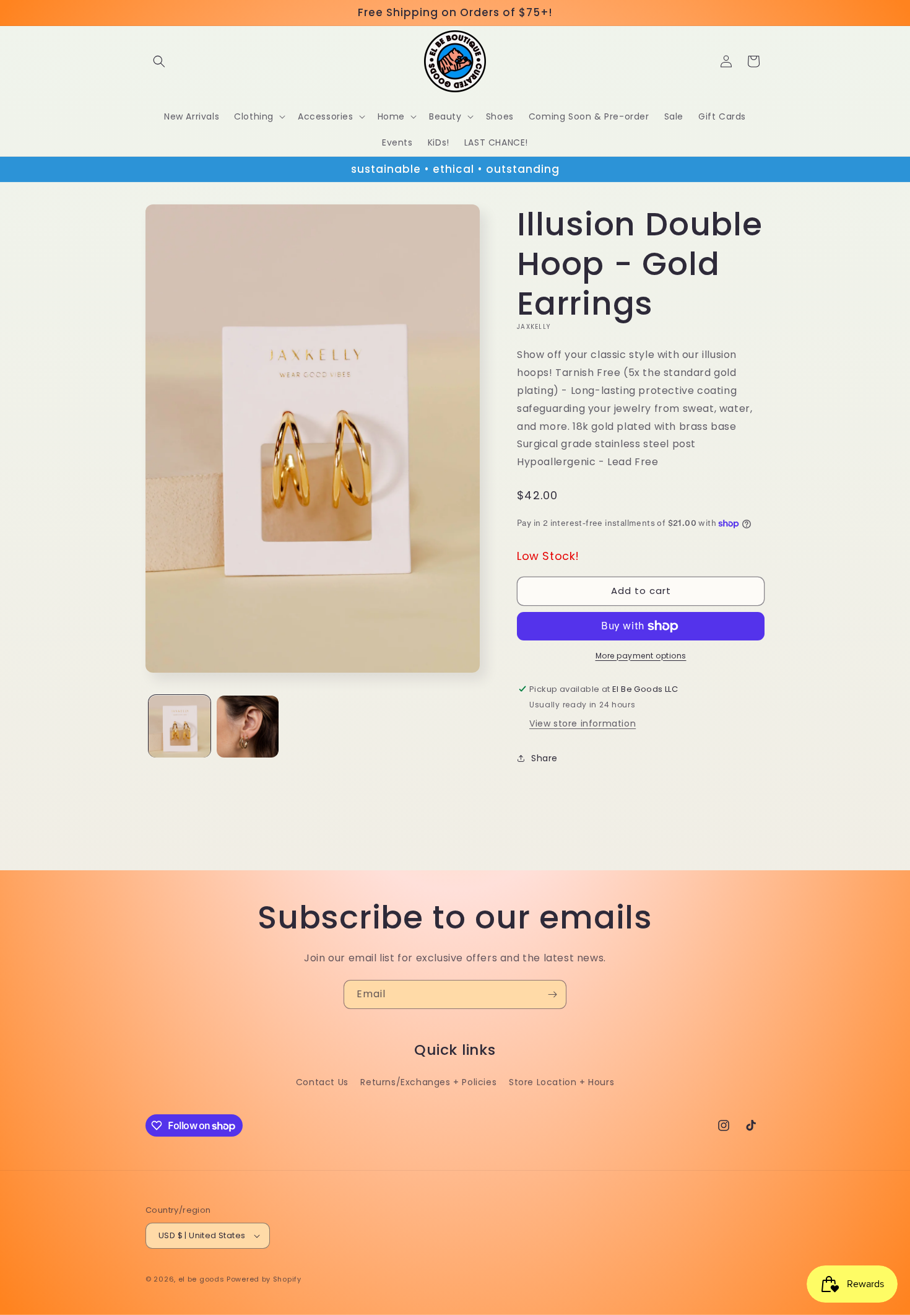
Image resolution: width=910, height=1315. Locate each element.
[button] (159, 61)
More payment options (641, 655)
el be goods (201, 1279)
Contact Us (322, 1082)
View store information (582, 723)
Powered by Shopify (264, 1279)
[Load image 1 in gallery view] (179, 727)
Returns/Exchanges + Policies (428, 1082)
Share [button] (544, 758)
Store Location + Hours (561, 1082)
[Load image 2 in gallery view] (248, 727)
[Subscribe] (552, 994)
